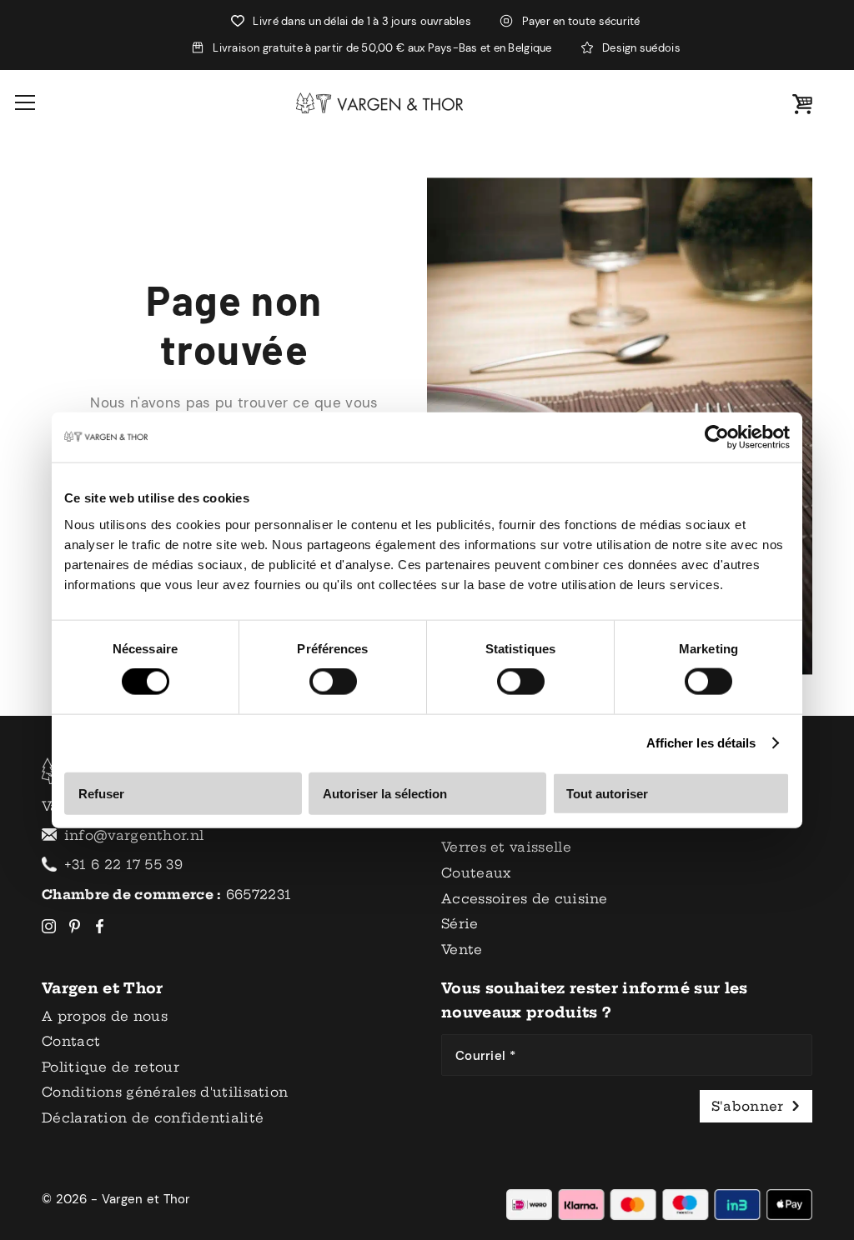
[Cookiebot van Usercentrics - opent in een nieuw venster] (717, 437)
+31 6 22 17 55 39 (123, 864)
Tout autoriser (607, 793)
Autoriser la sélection (385, 793)
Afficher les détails (701, 743)
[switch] (333, 681)
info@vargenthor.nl (134, 835)
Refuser (101, 793)
